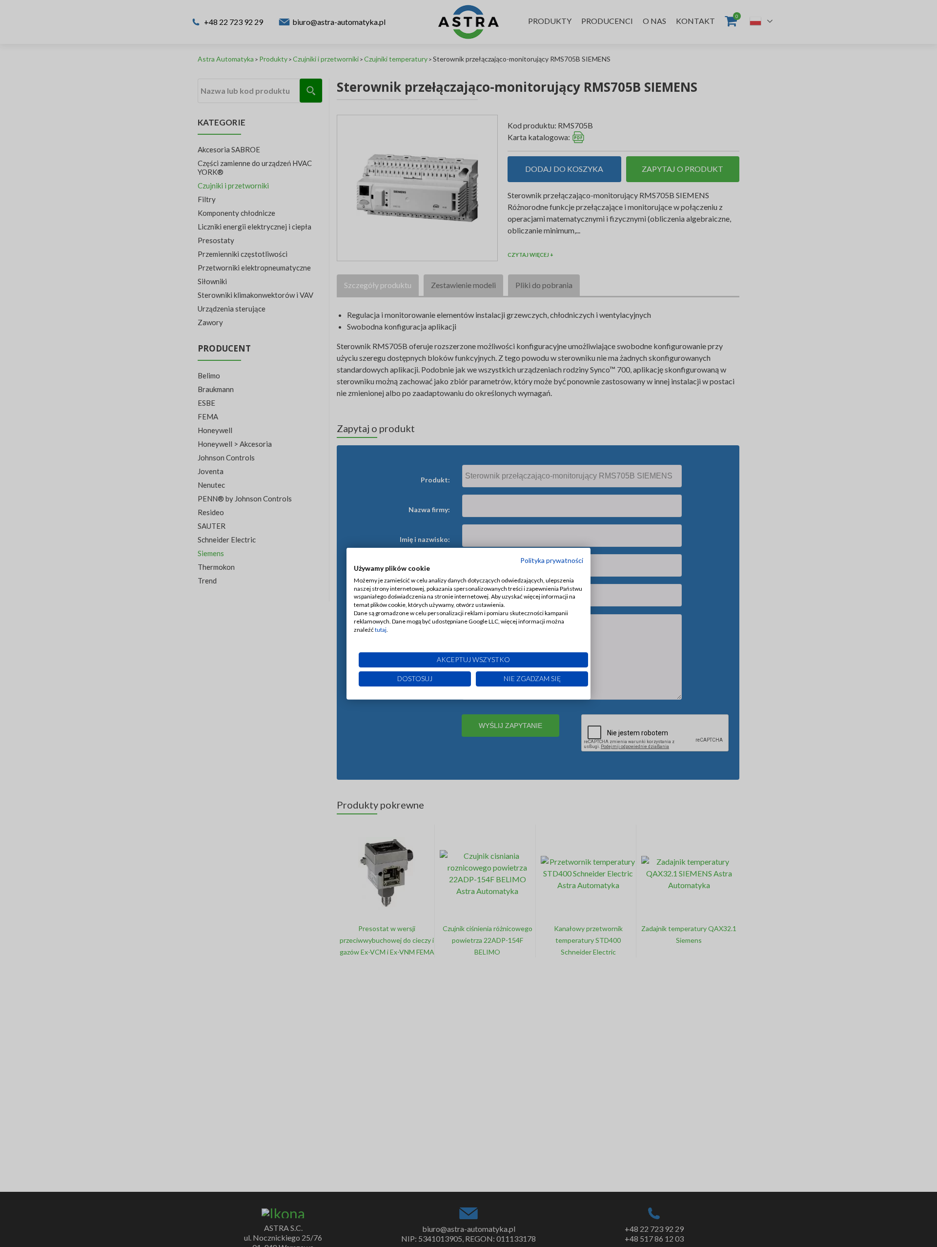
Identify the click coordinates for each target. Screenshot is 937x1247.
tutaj (381, 629)
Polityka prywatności (551, 560)
